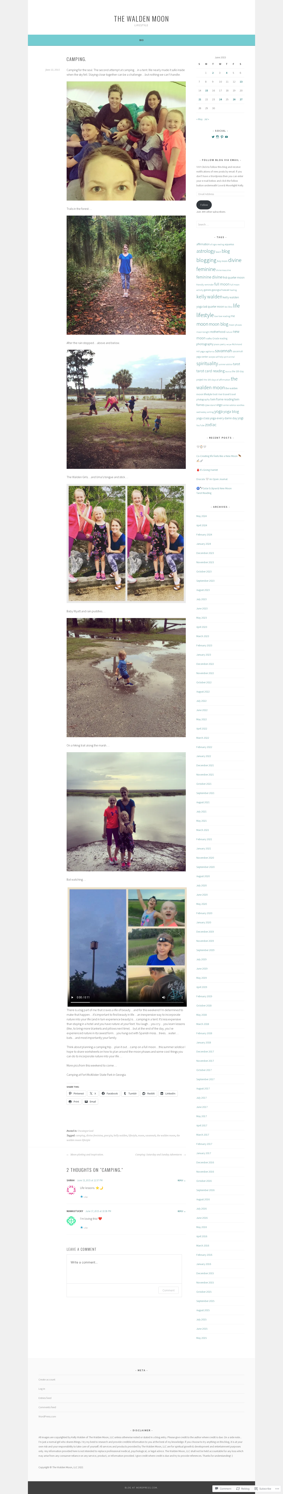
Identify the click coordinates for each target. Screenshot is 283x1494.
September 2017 (205, 1079)
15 (206, 90)
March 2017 (202, 1134)
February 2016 (204, 1254)
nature (229, 331)
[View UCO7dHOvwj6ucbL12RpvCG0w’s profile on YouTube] (226, 136)
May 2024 (201, 516)
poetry (223, 344)
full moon (222, 284)
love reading (224, 316)
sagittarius (209, 351)
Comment (168, 1290)
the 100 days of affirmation (217, 379)
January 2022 (203, 756)
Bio (141, 40)
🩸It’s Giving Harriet (207, 470)
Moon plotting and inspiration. (87, 1154)
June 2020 (202, 894)
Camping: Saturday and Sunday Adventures (159, 1154)
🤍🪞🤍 (201, 446)
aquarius (229, 244)
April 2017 (201, 1125)
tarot (236, 364)
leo (226, 306)
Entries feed (45, 1398)
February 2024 (204, 534)
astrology (205, 251)
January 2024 (203, 543)
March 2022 (202, 737)
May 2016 (201, 1227)
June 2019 (202, 968)
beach (218, 251)
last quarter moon (213, 306)
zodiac (211, 424)
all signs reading (217, 244)
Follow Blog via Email (220, 160)
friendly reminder (205, 284)
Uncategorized (85, 1131)
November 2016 (205, 1171)
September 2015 (205, 1301)
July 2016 (201, 1208)
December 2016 (205, 1162)
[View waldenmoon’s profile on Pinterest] (222, 136)
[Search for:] (220, 224)
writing (210, 412)
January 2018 (203, 1042)
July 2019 (201, 959)
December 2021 (205, 765)
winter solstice (229, 405)
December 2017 (205, 1051)
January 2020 (203, 922)
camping (80, 1135)
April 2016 (201, 1236)
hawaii (225, 290)
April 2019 (201, 987)
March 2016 (202, 1245)
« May (199, 119)
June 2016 (202, 1218)
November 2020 (205, 857)
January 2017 (203, 1153)
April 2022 (201, 728)
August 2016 (203, 1199)
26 (234, 99)
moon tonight (203, 331)
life (236, 305)
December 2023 (205, 553)
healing (233, 290)
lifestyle (132, 1135)
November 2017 (205, 1060)
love (216, 316)
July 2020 (201, 885)
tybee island (210, 405)
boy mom (222, 261)
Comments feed (47, 1407)
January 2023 (203, 654)
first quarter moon (233, 277)
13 (241, 81)
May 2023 (201, 617)
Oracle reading (219, 338)
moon (141, 1135)
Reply (180, 1180)
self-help (219, 357)
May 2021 (201, 820)
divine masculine (223, 270)
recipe (228, 344)
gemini (207, 290)
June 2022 (202, 710)
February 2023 (204, 645)
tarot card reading (210, 370)
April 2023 (201, 627)
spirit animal (229, 357)
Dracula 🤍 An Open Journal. (212, 479)
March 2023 (202, 636)
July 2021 (201, 811)
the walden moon (166, 1135)
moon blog (218, 324)
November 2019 (205, 941)
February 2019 (204, 996)
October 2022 (204, 682)
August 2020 (203, 876)
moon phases (235, 324)
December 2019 (205, 931)
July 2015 (201, 1319)
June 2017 (202, 1107)
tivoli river (218, 394)
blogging (206, 260)
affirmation (203, 244)
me (233, 316)
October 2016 (204, 1181)
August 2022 (203, 691)
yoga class (202, 418)
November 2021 (205, 774)
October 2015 (204, 1291)
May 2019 (201, 978)
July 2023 (201, 599)
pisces (216, 344)
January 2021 (203, 848)
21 (199, 99)
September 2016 (205, 1190)
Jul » (206, 119)
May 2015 (201, 1338)
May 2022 (201, 719)
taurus (228, 371)
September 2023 (205, 580)
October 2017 (204, 1070)
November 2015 (205, 1282)
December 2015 (205, 1273)
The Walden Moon (141, 18)
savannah (150, 1135)
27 (241, 99)
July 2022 (201, 701)
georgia (108, 1135)
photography (204, 344)
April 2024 (201, 525)
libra (230, 306)
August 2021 (203, 802)
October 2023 (204, 571)
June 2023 (202, 608)
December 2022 (205, 664)
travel (226, 394)
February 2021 (204, 839)
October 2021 (204, 783)
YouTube (200, 425)
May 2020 (201, 904)
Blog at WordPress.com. (141, 1487)
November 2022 (205, 673)
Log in (42, 1388)
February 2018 (204, 1033)
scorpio (211, 356)
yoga (218, 411)
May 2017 (201, 1116)
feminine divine (209, 277)
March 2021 (202, 830)
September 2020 (205, 867)
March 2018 (202, 1024)
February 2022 (204, 747)
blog (226, 251)
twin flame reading (222, 399)
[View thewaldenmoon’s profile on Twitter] (213, 136)
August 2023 (203, 590)
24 (220, 99)
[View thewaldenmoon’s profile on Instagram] (217, 136)
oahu (209, 338)
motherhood (217, 332)
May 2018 (201, 1014)
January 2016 (203, 1264)
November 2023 (205, 562)
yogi (240, 418)
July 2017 (201, 1097)
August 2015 (203, 1310)
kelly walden (120, 1135)
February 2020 (204, 913)
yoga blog (231, 411)
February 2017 (204, 1144)
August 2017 (203, 1088)
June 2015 (202, 1328)
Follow (204, 205)
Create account (47, 1379)
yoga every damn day (223, 418)
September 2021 (205, 793)
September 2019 (205, 950)
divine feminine (94, 1135)
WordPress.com (47, 1416)
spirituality (207, 363)
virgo (219, 405)
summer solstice (225, 364)
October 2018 (204, 1005)
